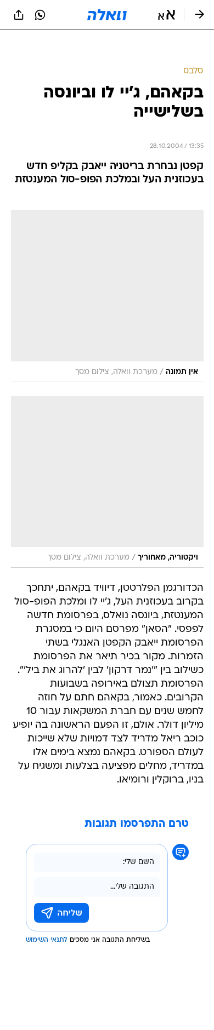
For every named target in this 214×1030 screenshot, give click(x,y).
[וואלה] (107, 14)
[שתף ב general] (19, 15)
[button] (166, 15)
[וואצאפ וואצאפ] (40, 14)
